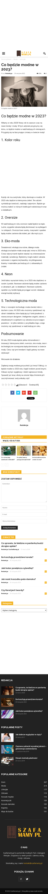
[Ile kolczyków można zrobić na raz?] (39, 451)
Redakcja (8, 73)
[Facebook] (20, 879)
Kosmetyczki (6, 800)
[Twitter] (27, 879)
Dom (3, 782)
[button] (44, 53)
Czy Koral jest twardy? (12, 590)
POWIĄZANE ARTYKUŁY (13, 437)
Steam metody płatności (26, 758)
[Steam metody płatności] (7, 761)
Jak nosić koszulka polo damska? (18, 579)
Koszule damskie (8, 804)
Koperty (4, 808)
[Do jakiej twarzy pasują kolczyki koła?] (24, 451)
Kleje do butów (7, 811)
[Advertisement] (24, 25)
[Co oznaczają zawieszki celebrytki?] (8, 451)
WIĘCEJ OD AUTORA (11, 441)
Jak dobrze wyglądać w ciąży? (29, 735)
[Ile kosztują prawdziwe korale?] (7, 702)
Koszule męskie (7, 797)
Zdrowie (4, 793)
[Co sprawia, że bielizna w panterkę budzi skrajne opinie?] (7, 690)
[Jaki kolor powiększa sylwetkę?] (7, 714)
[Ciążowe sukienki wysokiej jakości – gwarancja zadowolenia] (7, 749)
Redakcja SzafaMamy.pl (10, 549)
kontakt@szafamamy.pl (33, 863)
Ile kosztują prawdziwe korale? (17, 557)
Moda (3, 786)
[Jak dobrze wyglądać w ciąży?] (7, 737)
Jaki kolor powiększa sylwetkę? (17, 568)
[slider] (8, 384)
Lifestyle (4, 789)
